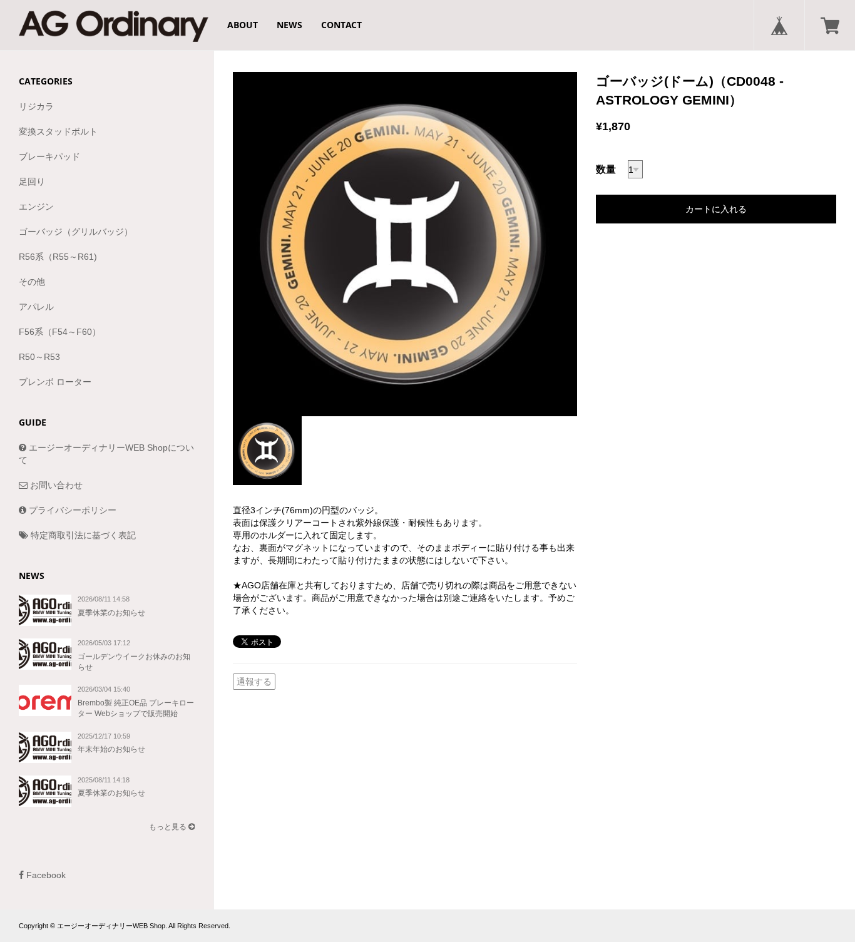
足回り (32, 182)
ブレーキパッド (49, 156)
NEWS (289, 25)
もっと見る (168, 826)
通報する (254, 682)
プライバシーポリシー (71, 510)
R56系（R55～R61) (58, 257)
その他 (32, 282)
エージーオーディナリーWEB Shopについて (106, 454)
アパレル (36, 307)
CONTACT (341, 25)
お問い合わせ (55, 485)
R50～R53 (39, 357)
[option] (405, 244)
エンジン (36, 207)
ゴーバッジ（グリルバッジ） (76, 232)
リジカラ (36, 106)
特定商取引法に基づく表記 (82, 535)
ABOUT (242, 25)
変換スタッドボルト (58, 131)
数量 (606, 169)
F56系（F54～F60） (60, 332)
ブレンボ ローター (55, 382)
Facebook (45, 875)
